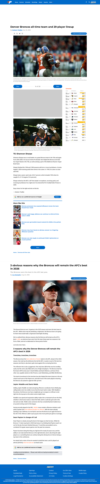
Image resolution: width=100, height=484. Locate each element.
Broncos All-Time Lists (24, 252)
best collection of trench (33, 359)
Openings (32, 470)
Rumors (21, 2)
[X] (89, 2)
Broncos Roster (22, 458)
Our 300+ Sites (67, 470)
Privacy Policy (53, 473)
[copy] (22, 33)
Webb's (36, 407)
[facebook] (86, 2)
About (15, 470)
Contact (51, 470)
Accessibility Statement (36, 476)
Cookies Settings (68, 476)
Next (57, 86)
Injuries (46, 2)
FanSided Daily (17, 473)
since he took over (28, 442)
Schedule (27, 2)
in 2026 (18, 339)
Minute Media (11, 479)
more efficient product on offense (34, 409)
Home (15, 252)
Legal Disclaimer (18, 476)
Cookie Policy (83, 473)
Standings (34, 2)
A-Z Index (52, 476)
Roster (40, 2)
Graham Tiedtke (17, 30)
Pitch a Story (32, 473)
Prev (17, 86)
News (16, 2)
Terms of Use (67, 473)
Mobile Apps (82, 470)
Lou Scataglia (16, 275)
